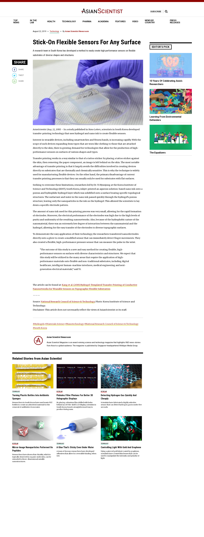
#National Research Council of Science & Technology (111, 324)
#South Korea (40, 328)
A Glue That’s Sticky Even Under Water (75, 447)
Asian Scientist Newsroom (77, 31)
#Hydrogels (39, 324)
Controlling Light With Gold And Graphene (121, 447)
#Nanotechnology (74, 324)
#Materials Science (55, 324)
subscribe (155, 11)
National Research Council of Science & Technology (68, 301)
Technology (54, 31)
